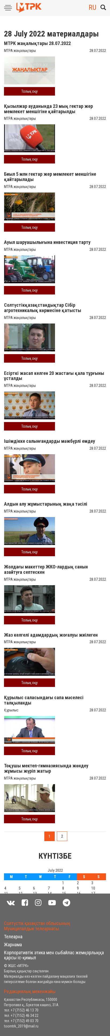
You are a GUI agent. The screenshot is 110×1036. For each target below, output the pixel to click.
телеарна (13, 936)
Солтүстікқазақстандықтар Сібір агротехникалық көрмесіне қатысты (42, 307)
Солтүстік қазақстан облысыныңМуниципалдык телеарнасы (37, 925)
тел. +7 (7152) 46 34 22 (21, 1015)
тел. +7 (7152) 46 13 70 (21, 1010)
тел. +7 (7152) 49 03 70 (21, 1021)
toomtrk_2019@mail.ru (21, 1026)
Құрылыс (11, 710)
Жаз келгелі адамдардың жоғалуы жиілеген (51, 635)
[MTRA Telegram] (66, 902)
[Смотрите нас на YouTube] (52, 902)
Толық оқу (29, 91)
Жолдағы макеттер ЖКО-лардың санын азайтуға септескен (46, 569)
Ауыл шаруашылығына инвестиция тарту (47, 242)
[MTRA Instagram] (38, 902)
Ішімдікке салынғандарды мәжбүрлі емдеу (49, 441)
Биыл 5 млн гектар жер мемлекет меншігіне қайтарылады (50, 176)
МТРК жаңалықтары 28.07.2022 (37, 43)
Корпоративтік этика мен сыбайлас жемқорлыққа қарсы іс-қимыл (54, 955)
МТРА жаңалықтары (20, 50)
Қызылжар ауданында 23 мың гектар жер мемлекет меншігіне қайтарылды (48, 108)
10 (93, 888)
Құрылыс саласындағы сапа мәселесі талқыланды (44, 700)
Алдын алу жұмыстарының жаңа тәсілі (45, 504)
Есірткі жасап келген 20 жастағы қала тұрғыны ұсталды (54, 375)
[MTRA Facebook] (25, 902)
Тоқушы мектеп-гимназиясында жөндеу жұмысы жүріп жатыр (46, 768)
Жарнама (13, 944)
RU (92, 7)
